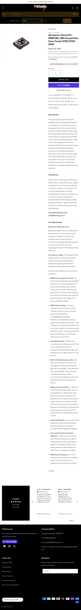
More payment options (64, 90)
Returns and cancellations (10, 585)
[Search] (77, 14)
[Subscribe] (76, 571)
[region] (55, 501)
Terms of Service (7, 576)
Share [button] (52, 471)
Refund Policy (6, 571)
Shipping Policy (7, 562)
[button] (3, 8)
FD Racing (10, 606)
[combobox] (40, 14)
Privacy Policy (6, 567)
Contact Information (9, 580)
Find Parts (67, 20)
